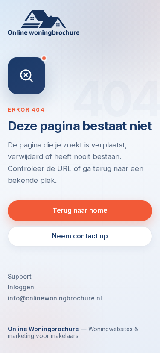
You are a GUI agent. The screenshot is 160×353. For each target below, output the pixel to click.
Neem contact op (80, 236)
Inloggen (21, 287)
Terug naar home (80, 210)
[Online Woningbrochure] (80, 23)
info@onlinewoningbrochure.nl (55, 298)
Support (20, 276)
